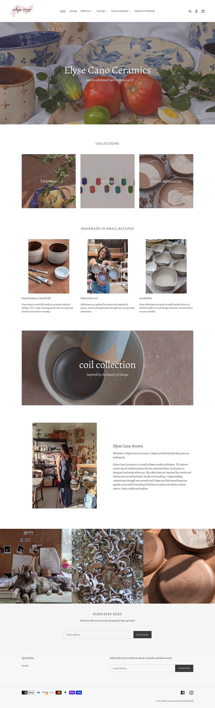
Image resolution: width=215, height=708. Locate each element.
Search (25, 665)
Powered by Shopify (186, 701)
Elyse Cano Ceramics (170, 701)
